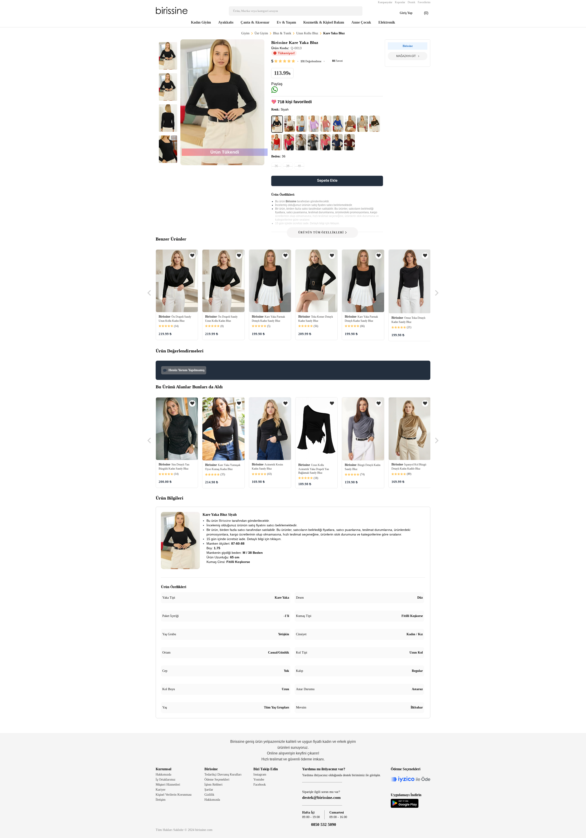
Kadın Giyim (201, 22)
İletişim (160, 799)
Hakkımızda (163, 774)
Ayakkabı (225, 22)
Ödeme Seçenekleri (216, 779)
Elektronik (386, 22)
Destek (411, 2)
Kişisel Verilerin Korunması (174, 794)
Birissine (291, 201)
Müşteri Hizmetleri (168, 784)
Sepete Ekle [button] (327, 180)
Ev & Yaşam (286, 22)
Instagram (259, 774)
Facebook (259, 784)
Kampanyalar (385, 2)
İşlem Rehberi (213, 784)
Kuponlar (400, 2)
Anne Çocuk (361, 22)
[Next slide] (436, 293)
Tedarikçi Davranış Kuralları (222, 774)
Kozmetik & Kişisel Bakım (323, 22)
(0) (422, 13)
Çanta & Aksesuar (255, 22)
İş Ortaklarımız (165, 779)
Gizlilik (209, 794)
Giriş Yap (401, 13)
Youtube (258, 779)
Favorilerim (424, 2)
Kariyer (160, 789)
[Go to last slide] (149, 293)
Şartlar (208, 789)
